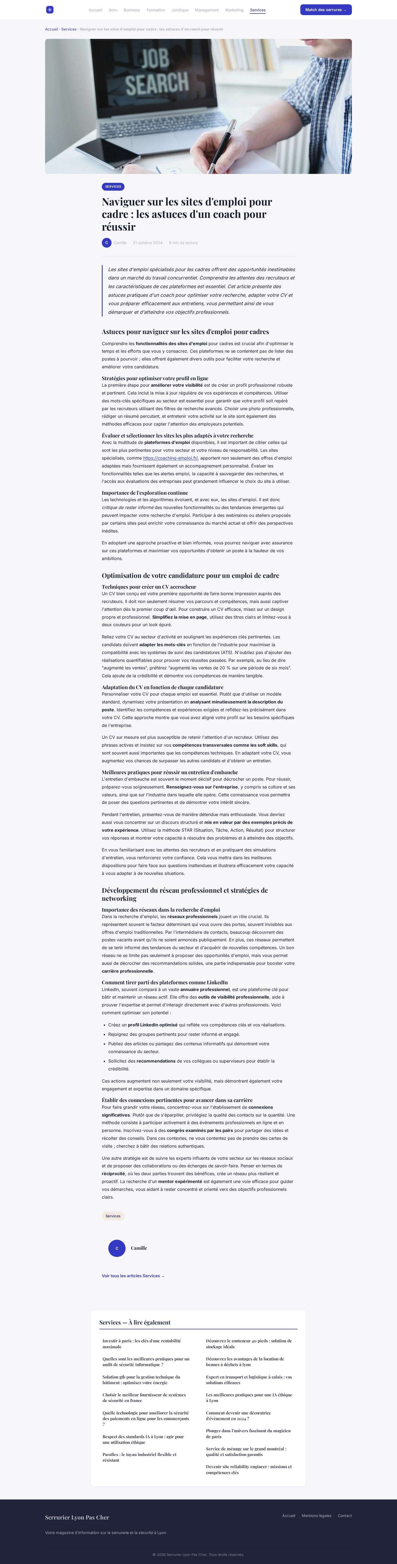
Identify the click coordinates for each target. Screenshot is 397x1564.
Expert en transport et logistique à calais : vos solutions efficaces (249, 1379)
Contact (345, 1515)
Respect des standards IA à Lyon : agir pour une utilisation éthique (143, 1439)
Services (258, 9)
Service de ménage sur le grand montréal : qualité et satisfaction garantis (246, 1451)
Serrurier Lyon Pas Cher (77, 1517)
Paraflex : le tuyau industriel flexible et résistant (139, 1457)
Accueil (95, 9)
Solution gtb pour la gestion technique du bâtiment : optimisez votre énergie (141, 1379)
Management (207, 9)
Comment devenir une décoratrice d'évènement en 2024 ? (238, 1415)
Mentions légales (316, 1515)
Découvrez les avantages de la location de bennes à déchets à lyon (245, 1361)
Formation (156, 9)
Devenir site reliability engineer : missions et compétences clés (249, 1469)
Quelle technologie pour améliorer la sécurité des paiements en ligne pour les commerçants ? (146, 1418)
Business (132, 9)
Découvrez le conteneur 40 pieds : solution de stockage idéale (249, 1343)
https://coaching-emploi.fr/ (170, 458)
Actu (113, 9)
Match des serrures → (326, 9)
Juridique (180, 9)
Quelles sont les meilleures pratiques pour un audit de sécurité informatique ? (146, 1361)
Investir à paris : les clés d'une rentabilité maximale (142, 1343)
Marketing (234, 9)
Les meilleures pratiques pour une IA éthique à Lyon (249, 1397)
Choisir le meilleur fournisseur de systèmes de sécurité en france (144, 1397)
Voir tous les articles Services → (133, 1275)
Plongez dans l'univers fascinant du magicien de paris (248, 1433)
